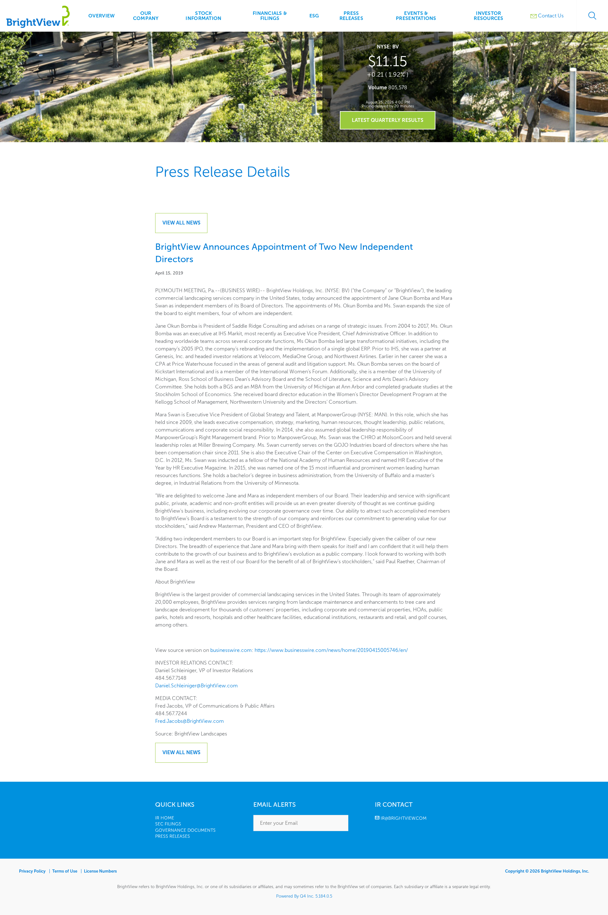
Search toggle (592, 16)
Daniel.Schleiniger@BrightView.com (196, 686)
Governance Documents (185, 830)
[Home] (38, 26)
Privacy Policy (32, 871)
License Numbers (100, 871)
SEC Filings (168, 824)
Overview (101, 16)
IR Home (164, 818)
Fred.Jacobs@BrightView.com (189, 721)
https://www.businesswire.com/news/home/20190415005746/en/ (331, 650)
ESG (314, 16)
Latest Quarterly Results (387, 120)
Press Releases (351, 15)
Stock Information (203, 15)
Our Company (146, 15)
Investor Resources (488, 15)
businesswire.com (231, 650)
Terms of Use (64, 871)
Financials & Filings (270, 15)
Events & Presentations (416, 15)
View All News (181, 223)
